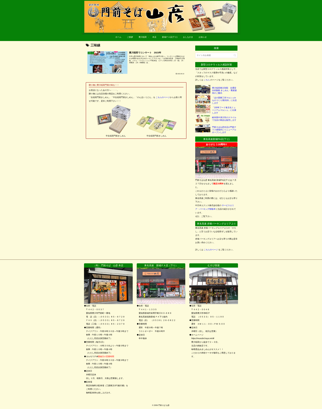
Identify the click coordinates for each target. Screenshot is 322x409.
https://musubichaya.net (201, 338)
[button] (235, 55)
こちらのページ (163, 97)
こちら (207, 80)
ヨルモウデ (91, 356)
